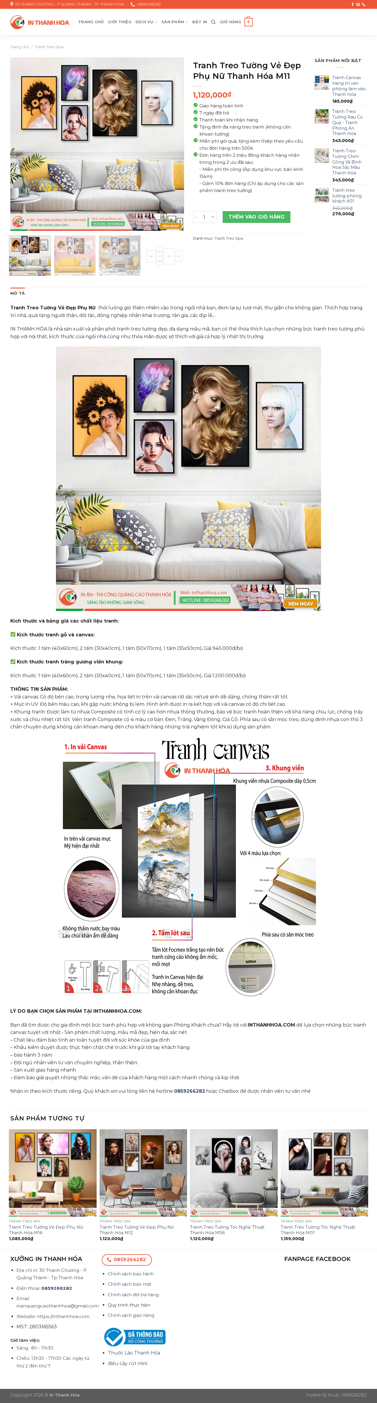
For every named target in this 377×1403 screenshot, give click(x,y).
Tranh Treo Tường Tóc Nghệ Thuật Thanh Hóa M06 (227, 1230)
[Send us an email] (358, 5)
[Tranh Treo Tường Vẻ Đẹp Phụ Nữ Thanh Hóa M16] (53, 1173)
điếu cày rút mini (127, 1363)
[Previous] (21, 144)
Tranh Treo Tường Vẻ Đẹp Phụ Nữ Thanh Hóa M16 (46, 1230)
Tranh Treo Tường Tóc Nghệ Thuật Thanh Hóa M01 (318, 1230)
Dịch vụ (144, 22)
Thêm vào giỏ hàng (257, 217)
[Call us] (364, 5)
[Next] (173, 144)
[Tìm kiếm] (213, 22)
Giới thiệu (119, 22)
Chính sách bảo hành (131, 1274)
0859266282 (189, 1091)
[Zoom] (18, 224)
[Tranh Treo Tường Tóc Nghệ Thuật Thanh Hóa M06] (234, 1173)
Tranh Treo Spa (49, 47)
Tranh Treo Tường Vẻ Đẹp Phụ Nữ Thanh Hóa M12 (137, 1230)
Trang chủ (91, 22)
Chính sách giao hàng (131, 1315)
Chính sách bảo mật (129, 1284)
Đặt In (199, 22)
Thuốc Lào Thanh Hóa (134, 1353)
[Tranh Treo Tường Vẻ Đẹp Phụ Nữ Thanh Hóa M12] (143, 1173)
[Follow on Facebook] (352, 5)
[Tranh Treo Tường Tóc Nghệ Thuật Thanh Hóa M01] (324, 1173)
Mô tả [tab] (17, 293)
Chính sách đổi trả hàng (133, 1294)
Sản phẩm (172, 22)
